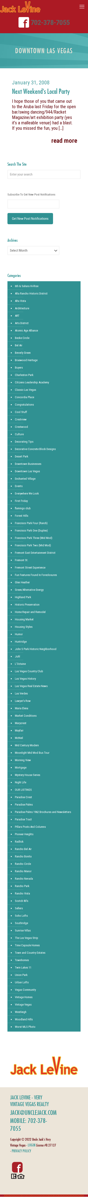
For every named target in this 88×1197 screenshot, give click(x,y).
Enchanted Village (25, 478)
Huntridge (21, 641)
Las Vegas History (25, 678)
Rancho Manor (23, 871)
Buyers (19, 367)
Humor (19, 634)
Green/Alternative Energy (29, 589)
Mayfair (19, 730)
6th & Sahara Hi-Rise (26, 286)
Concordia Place (24, 397)
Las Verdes (21, 693)
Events (19, 486)
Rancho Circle (23, 863)
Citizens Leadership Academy (32, 382)
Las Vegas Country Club (29, 671)
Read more (64, 140)
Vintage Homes (23, 997)
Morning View (23, 760)
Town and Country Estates (30, 952)
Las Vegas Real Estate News (31, 686)
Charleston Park (24, 375)
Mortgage (20, 767)
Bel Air (18, 345)
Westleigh (20, 1012)
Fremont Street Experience (30, 567)
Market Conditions (26, 715)
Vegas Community (25, 989)
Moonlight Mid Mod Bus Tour (32, 752)
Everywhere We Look (27, 493)
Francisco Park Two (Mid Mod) (33, 545)
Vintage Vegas (23, 1004)
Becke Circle (22, 338)
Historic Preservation (27, 604)
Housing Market (24, 619)
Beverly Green (23, 352)
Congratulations (24, 404)
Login (31, 1145)
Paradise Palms (24, 804)
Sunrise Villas (23, 930)
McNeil (19, 738)
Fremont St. (21, 560)
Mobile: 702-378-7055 (28, 1124)
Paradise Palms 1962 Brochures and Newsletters (43, 812)
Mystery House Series (27, 775)
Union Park (21, 975)
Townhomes (22, 960)
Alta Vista (20, 301)
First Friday (21, 501)
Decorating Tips (24, 441)
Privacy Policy (21, 1151)
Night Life (20, 782)
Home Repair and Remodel (30, 612)
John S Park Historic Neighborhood (35, 649)
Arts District (22, 323)
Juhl (17, 656)
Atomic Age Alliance (26, 330)
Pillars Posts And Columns (30, 826)
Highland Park (23, 597)
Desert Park (21, 456)
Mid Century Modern (27, 745)
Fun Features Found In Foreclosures (36, 575)
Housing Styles (23, 626)
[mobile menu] (82, 7)
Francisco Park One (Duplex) (31, 530)
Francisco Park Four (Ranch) (31, 523)
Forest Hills (21, 515)
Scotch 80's (21, 901)
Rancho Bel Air (23, 849)
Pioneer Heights (24, 834)
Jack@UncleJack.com (33, 1112)
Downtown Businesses (28, 464)
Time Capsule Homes (27, 945)
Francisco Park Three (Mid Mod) (33, 538)
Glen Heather (22, 582)
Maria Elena (21, 708)
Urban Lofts (22, 982)
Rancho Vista (22, 893)
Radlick (19, 841)
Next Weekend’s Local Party (41, 91)
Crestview (21, 419)
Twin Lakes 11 (23, 967)
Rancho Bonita (23, 856)
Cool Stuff (21, 412)
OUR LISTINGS (23, 789)
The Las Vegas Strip (26, 938)
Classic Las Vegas (25, 389)
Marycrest (20, 723)
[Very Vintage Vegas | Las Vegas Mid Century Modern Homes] (20, 6)
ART (17, 315)
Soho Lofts (21, 915)
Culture (19, 434)
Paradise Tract (23, 819)
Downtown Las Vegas (27, 471)
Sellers (19, 908)
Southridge (21, 923)
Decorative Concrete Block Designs (35, 449)
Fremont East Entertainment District (35, 552)
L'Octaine (20, 663)
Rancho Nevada (24, 878)
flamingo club (23, 508)
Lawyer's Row (23, 701)
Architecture (22, 308)
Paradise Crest (23, 797)
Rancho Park (22, 886)
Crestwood (21, 426)
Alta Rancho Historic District (31, 293)
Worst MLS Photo (25, 1026)
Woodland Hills (24, 1019)
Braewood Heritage (26, 360)
